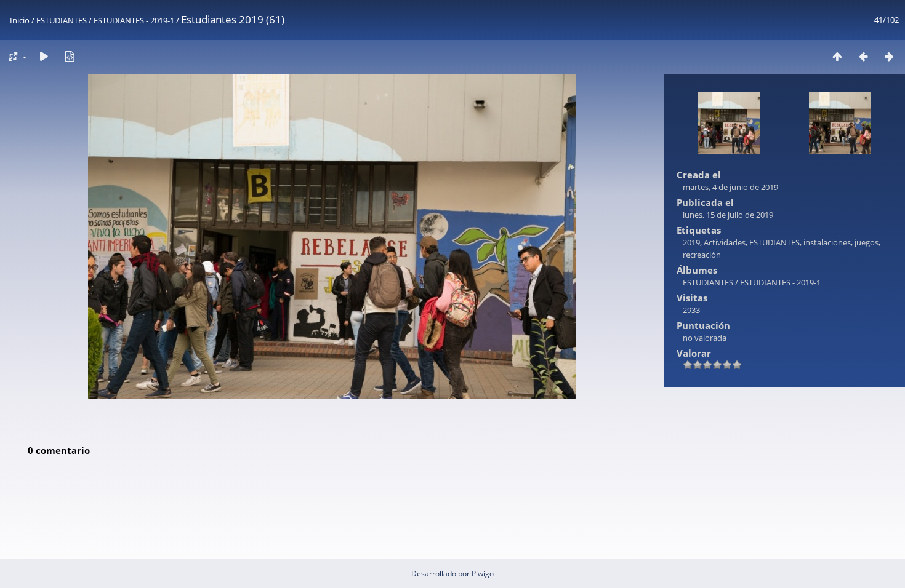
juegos (867, 242)
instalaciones (827, 242)
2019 (691, 242)
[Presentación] (44, 56)
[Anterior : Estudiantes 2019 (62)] (863, 56)
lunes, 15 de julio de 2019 (728, 214)
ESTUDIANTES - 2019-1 (134, 20)
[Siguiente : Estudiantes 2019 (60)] (889, 56)
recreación (702, 254)
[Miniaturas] (837, 56)
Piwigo (483, 573)
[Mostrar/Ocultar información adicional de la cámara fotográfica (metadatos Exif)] (69, 56)
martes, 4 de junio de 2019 (730, 187)
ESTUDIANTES (61, 20)
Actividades (725, 242)
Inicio (20, 20)
